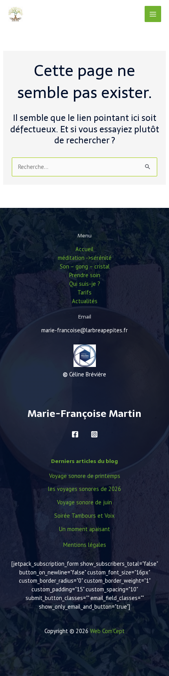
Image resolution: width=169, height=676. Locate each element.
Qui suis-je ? (84, 283)
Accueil (84, 249)
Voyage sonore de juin (84, 502)
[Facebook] (75, 434)
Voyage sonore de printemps (84, 476)
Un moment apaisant (84, 529)
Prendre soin (84, 275)
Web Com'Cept (107, 631)
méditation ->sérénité (85, 257)
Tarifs (84, 292)
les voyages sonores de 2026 (84, 489)
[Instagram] (94, 434)
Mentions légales (84, 544)
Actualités (84, 301)
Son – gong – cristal (85, 266)
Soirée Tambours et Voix (84, 515)
